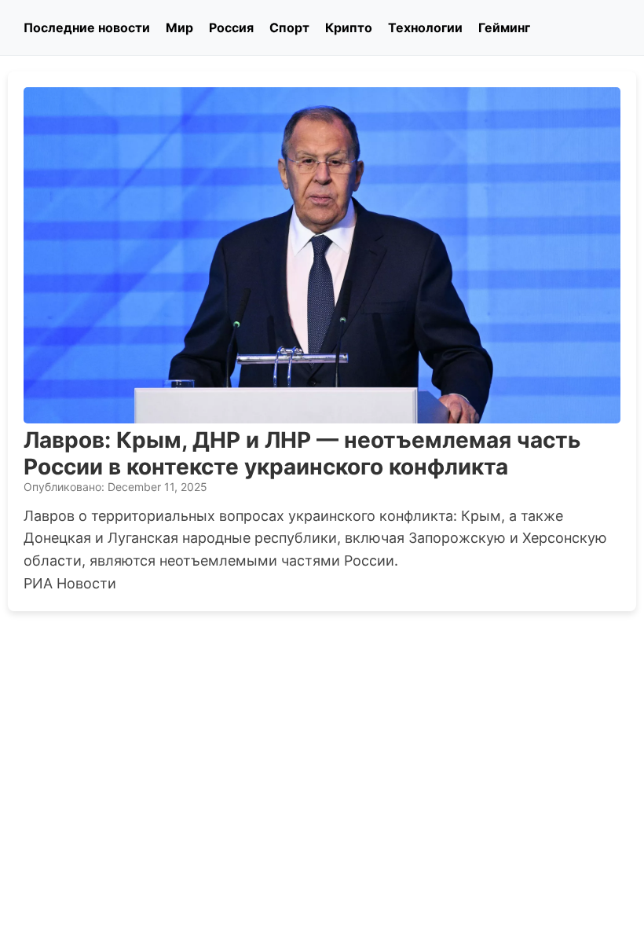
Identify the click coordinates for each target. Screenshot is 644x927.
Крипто (348, 27)
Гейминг (504, 27)
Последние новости (87, 27)
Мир (179, 27)
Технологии (425, 27)
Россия (231, 27)
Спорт (289, 27)
